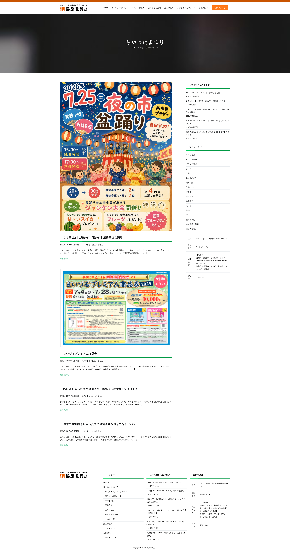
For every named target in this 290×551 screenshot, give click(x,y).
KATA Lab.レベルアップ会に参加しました (203, 93)
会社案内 (202, 8)
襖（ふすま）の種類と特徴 (116, 492)
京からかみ (109, 510)
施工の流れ (168, 8)
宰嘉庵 (188, 192)
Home (105, 8)
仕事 (188, 173)
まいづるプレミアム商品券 (80, 353)
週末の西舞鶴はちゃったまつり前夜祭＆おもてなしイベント (101, 424)
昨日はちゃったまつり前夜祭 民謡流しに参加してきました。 (102, 389)
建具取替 (189, 197)
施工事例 (189, 201)
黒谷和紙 (108, 505)
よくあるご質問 (154, 8)
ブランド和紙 (191, 164)
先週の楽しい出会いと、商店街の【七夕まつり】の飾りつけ (207, 133)
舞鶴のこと (190, 210)
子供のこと (190, 187)
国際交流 (189, 183)
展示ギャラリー (111, 514)
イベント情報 (191, 159)
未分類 (188, 206)
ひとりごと (190, 155)
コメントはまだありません (92, 245)
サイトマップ (110, 538)
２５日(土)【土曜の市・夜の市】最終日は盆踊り (93, 237)
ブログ (188, 169)
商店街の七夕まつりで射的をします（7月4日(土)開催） (166, 534)
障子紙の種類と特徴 (113, 496)
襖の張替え (190, 220)
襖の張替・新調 (192, 224)
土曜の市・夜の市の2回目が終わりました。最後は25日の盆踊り (207, 110)
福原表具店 (151, 548)
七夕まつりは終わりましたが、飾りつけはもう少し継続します (207, 122)
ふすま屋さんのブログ (186, 8)
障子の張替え (191, 229)
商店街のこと (191, 178)
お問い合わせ (219, 8)
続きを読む (64, 258)
